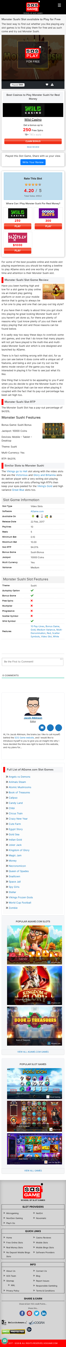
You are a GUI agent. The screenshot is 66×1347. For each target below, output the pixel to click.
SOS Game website (24, 737)
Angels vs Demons (19, 776)
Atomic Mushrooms (20, 787)
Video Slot (46, 636)
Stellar (12, 892)
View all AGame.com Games (33, 1051)
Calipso (13, 797)
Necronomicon (17, 865)
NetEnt (39, 1213)
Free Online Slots (14, 1242)
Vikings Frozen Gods (21, 897)
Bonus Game (52, 626)
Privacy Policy (12, 1290)
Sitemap (10, 1281)
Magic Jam (15, 855)
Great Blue (18, 489)
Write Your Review (33, 162)
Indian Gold (15, 839)
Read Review (33, 147)
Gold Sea (14, 834)
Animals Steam (17, 781)
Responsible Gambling (46, 1286)
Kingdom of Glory (19, 850)
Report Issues (42, 1281)
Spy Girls (14, 886)
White (56, 636)
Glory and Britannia (44, 475)
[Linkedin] (58, 727)
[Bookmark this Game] (47, 84)
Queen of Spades (19, 871)
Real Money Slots (14, 1247)
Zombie (13, 907)
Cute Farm (15, 823)
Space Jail (15, 881)
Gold (33, 629)
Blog (38, 1276)
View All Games (33, 1170)
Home (9, 1237)
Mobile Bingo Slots (45, 1247)
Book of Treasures (19, 792)
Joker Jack (15, 844)
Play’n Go (10, 1223)
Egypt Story (16, 829)
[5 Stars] (39, 184)
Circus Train (16, 813)
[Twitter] (50, 727)
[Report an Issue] (52, 84)
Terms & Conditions (45, 1290)
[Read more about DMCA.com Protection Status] (13, 1331)
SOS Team (11, 1276)
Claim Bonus (33, 141)
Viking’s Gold (44, 486)
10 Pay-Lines (37, 626)
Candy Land (16, 802)
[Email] (42, 727)
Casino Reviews (43, 1237)
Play (18, 226)
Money (13, 860)
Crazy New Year (18, 818)
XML (13, 1285)
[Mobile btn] (59, 5)
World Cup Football (20, 902)
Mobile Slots (42, 1242)
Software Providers (45, 1252)
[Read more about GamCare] (4, 1322)
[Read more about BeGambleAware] (17, 1322)
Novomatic (41, 1218)
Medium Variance (46, 629)
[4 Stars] (36, 184)
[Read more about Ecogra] (37, 1322)
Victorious (22, 475)
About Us (10, 1271)
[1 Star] (26, 184)
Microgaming (12, 1213)
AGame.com (37, 511)
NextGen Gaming (14, 1218)
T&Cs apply (35, 134)
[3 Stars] (33, 184)
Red (49, 633)
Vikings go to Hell (17, 471)
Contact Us (41, 1271)
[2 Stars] (29, 184)
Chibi (12, 808)
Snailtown (14, 876)
